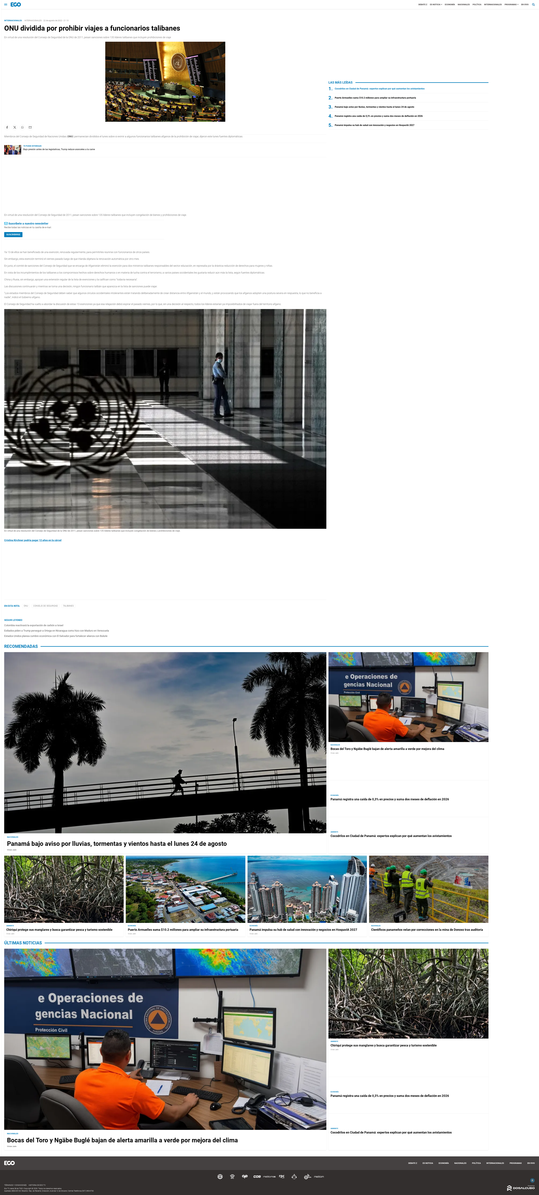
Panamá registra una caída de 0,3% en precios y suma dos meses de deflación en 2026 (379, 116)
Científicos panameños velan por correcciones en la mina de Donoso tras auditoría (427, 929)
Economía (450, 4)
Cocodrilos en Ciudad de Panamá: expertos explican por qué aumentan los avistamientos (380, 88)
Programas (511, 4)
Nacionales (464, 4)
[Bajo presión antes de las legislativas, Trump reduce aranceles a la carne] (12, 153)
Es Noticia (435, 4)
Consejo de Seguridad (45, 606)
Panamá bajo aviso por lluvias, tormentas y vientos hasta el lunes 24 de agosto (374, 107)
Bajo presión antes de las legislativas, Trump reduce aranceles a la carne (59, 149)
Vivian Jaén (11, 850)
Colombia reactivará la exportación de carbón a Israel (33, 625)
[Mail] (30, 127)
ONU (26, 606)
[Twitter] (14, 127)
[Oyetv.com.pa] (245, 1178)
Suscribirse (13, 234)
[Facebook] (7, 127)
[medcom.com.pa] (319, 1178)
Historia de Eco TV (37, 1185)
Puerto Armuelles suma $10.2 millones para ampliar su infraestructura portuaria (375, 97)
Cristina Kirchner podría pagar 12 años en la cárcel (32, 540)
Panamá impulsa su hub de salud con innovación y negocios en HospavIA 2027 (374, 125)
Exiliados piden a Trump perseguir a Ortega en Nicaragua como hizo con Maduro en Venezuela (56, 630)
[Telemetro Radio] (306, 1178)
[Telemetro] (220, 1178)
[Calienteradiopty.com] (294, 1178)
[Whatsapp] (22, 127)
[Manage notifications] (532, 1180)
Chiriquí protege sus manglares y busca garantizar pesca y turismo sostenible (59, 929)
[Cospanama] (257, 1178)
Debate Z (422, 4)
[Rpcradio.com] (282, 1178)
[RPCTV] (232, 1178)
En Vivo (525, 4)
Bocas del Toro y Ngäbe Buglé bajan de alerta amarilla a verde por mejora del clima (387, 749)
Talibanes (68, 606)
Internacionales (493, 4)
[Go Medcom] (269, 1178)
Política (477, 4)
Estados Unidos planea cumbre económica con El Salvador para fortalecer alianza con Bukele (56, 635)
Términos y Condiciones (15, 1185)
